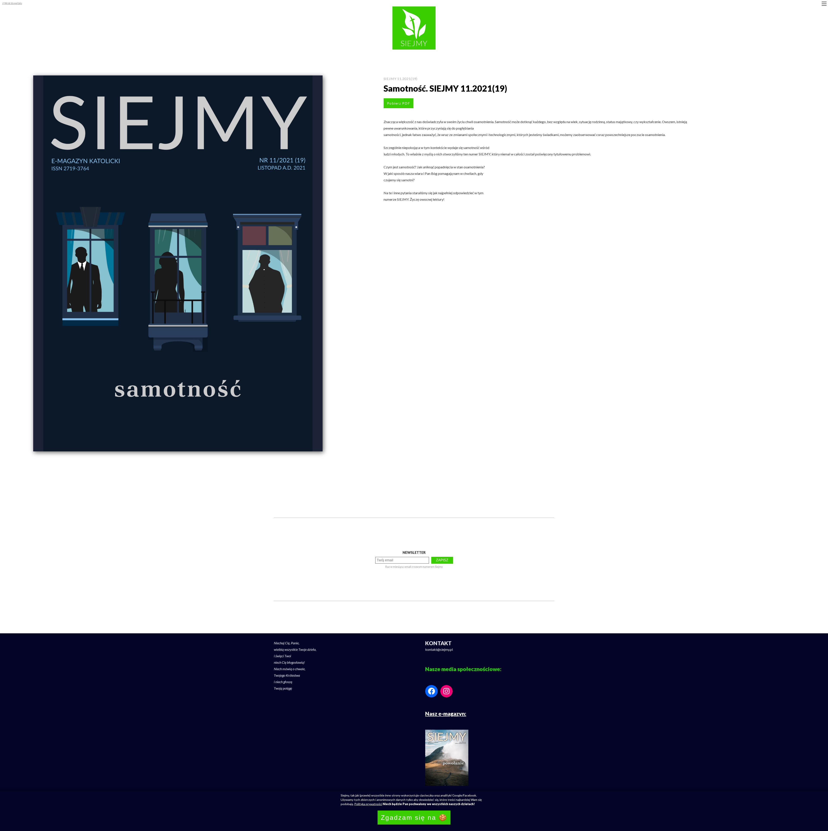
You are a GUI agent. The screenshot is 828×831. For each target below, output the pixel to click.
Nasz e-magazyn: (445, 713)
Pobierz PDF (398, 103)
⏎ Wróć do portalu (12, 3)
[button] (824, 4)
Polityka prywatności (368, 804)
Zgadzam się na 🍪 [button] (414, 817)
